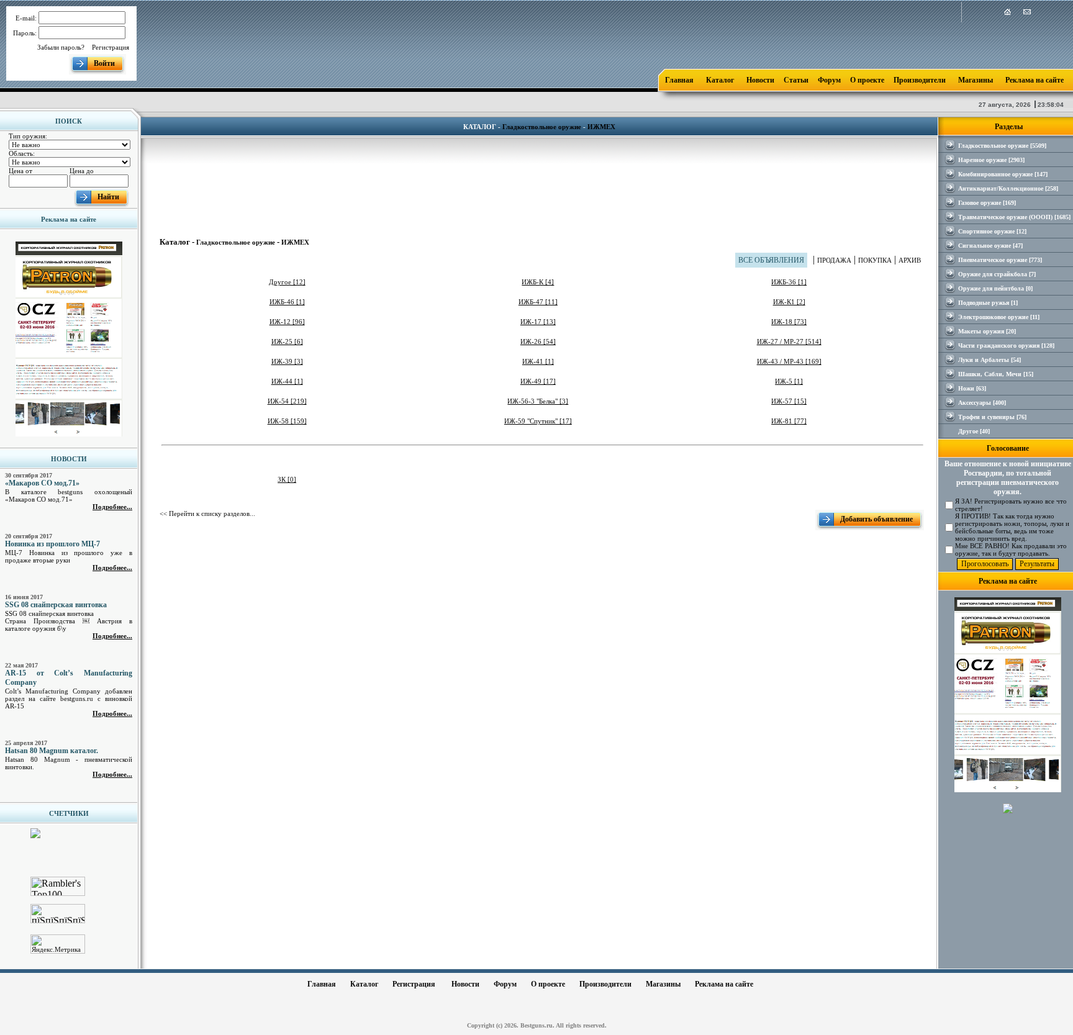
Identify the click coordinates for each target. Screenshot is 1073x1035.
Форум (829, 80)
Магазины (975, 80)
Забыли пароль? (60, 47)
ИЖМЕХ (601, 126)
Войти (104, 63)
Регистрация (110, 47)
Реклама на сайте (1034, 80)
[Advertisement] (542, 179)
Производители (920, 80)
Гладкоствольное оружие (541, 126)
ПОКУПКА (875, 260)
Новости (760, 80)
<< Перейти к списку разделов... (207, 513)
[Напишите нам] (1027, 13)
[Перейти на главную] (1007, 13)
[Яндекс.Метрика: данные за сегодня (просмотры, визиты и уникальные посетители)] (57, 944)
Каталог (720, 80)
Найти (108, 196)
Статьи (796, 80)
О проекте (867, 80)
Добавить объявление (876, 519)
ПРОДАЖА (834, 260)
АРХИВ (910, 260)
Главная (679, 80)
